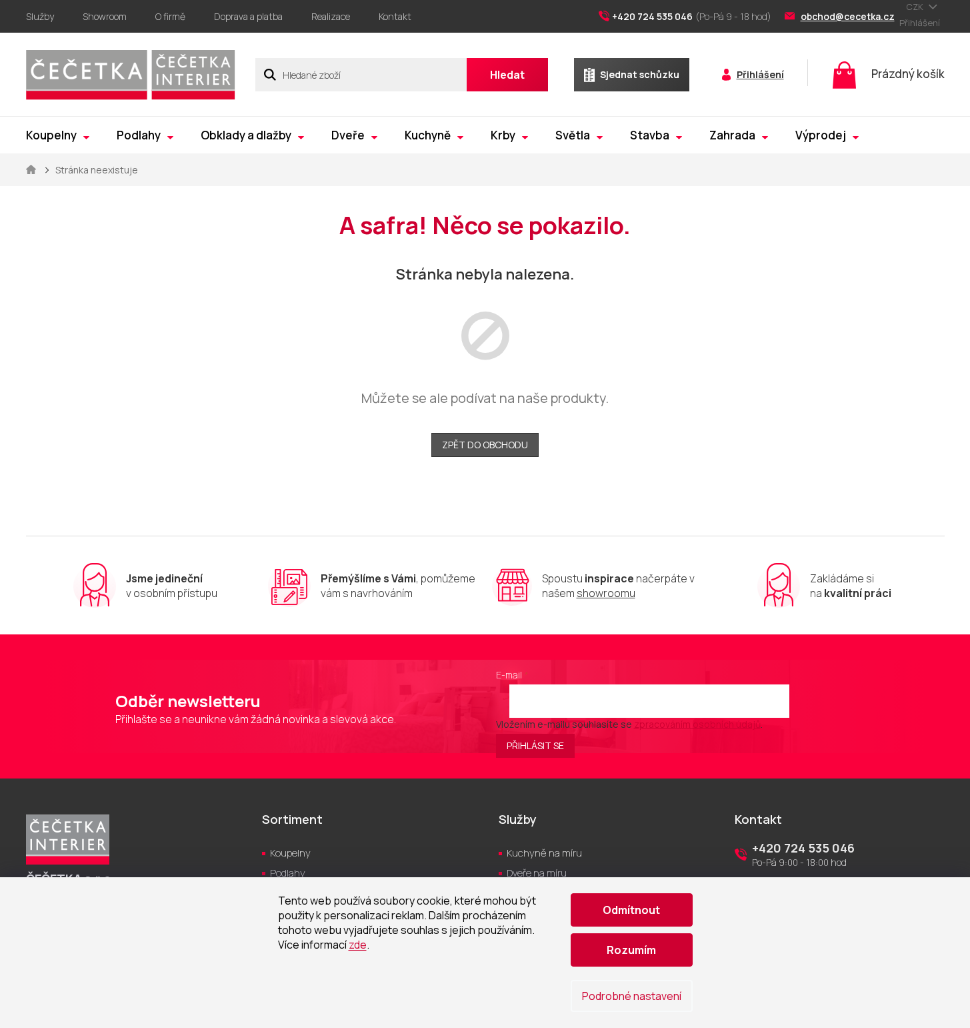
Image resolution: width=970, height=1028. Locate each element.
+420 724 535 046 (803, 848)
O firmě (170, 16)
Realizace (330, 16)
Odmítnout (631, 910)
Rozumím (631, 950)
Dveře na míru (537, 873)
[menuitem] (58, 135)
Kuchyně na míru (544, 853)
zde (358, 944)
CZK (915, 7)
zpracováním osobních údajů (697, 724)
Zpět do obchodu (485, 444)
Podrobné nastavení (631, 996)
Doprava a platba (248, 16)
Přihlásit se (535, 745)
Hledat (507, 74)
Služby (40, 16)
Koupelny (290, 853)
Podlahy (287, 873)
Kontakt (395, 16)
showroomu (606, 593)
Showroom (105, 16)
